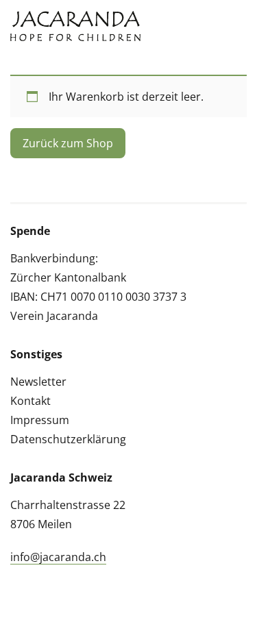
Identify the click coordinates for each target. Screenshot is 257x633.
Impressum (39, 419)
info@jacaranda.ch (58, 556)
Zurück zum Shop (68, 143)
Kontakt (30, 400)
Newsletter (38, 381)
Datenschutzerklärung (68, 439)
